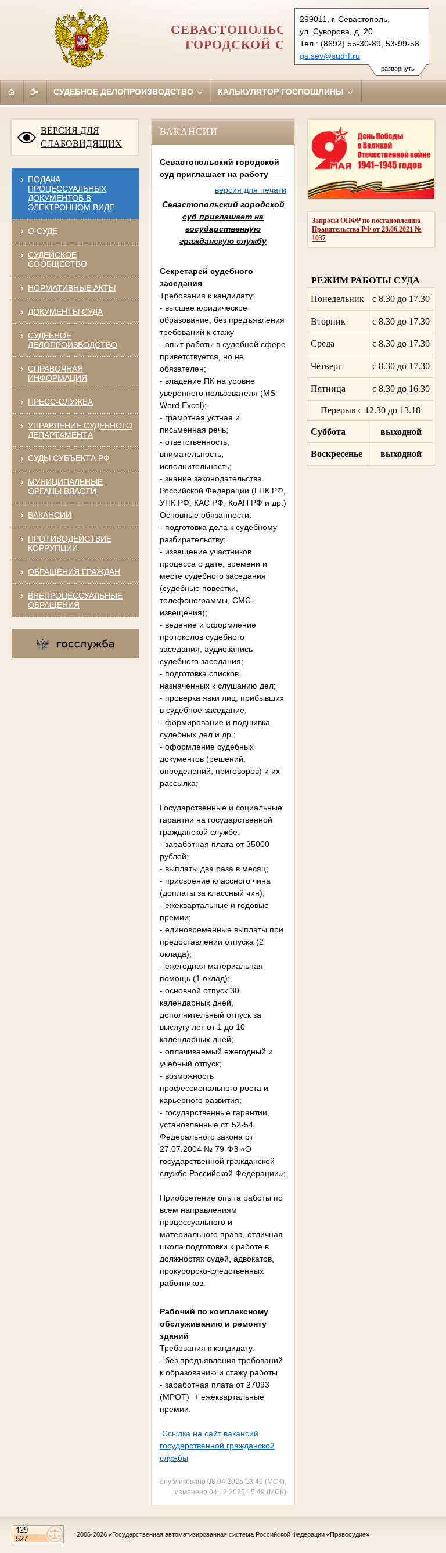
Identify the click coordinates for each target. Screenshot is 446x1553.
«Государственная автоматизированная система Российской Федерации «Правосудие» (239, 1534)
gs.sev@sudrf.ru (330, 55)
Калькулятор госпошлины (282, 91)
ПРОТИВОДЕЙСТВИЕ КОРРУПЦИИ (70, 543)
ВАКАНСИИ (49, 515)
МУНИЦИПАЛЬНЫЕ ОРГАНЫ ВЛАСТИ (65, 486)
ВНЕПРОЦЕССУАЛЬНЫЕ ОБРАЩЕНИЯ (75, 600)
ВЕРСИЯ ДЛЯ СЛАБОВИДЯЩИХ (81, 137)
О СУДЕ (42, 231)
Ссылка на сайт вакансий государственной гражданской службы (217, 1445)
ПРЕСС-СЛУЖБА (60, 401)
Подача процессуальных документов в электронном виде (71, 193)
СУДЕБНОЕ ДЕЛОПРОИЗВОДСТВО (72, 340)
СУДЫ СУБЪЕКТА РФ (69, 458)
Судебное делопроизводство (124, 91)
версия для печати (250, 189)
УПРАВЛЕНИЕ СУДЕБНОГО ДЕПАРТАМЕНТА (80, 430)
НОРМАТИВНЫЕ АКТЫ (72, 288)
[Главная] (11, 91)
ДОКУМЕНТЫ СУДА (65, 311)
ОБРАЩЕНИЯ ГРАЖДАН (74, 571)
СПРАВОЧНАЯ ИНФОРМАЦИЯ (57, 373)
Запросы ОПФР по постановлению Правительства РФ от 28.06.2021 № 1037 (367, 229)
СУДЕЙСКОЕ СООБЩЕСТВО (57, 259)
